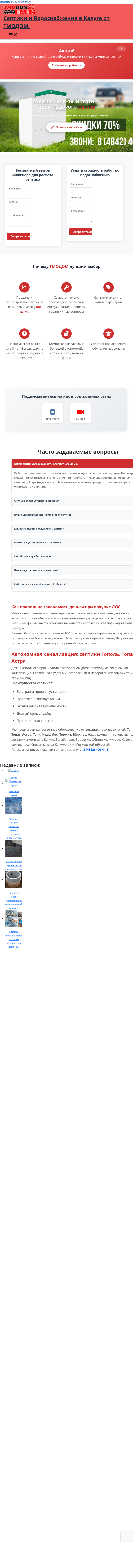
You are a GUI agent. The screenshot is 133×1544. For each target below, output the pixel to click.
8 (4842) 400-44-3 (95, 749)
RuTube (80, 418)
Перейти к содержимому (15, 1)
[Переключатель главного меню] (13, 34)
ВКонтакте (52, 418)
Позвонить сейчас (69, 127)
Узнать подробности (68, 65)
